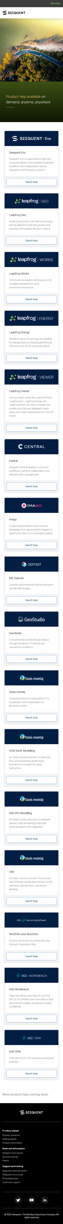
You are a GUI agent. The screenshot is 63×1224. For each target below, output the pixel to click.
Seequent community (12, 1174)
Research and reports (12, 1153)
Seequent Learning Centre (14, 1171)
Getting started (9, 1139)
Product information (12, 1143)
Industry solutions (11, 1135)
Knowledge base (10, 1178)
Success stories (10, 1157)
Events (5, 1160)
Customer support (11, 1182)
